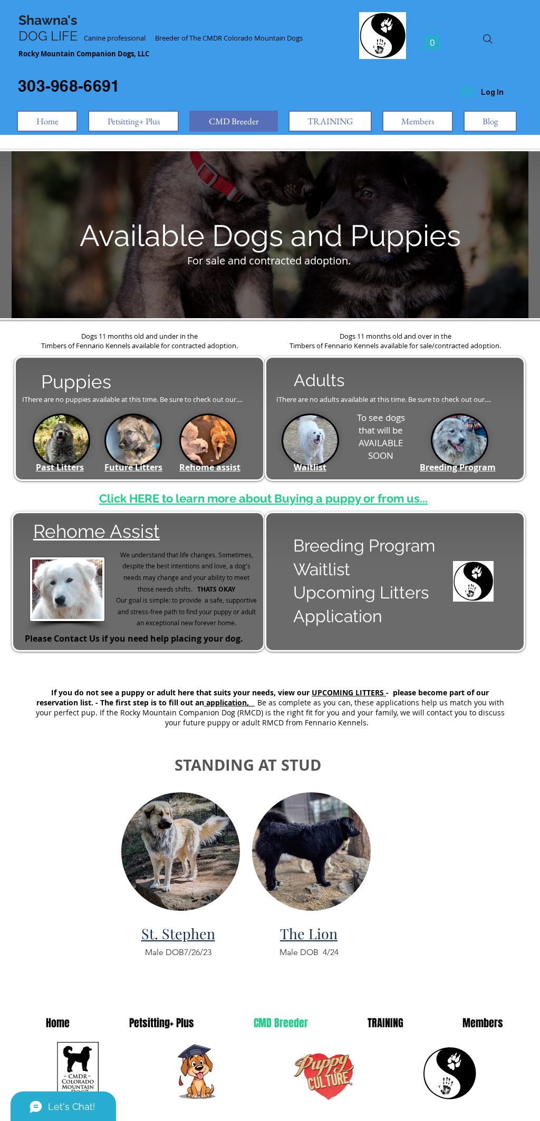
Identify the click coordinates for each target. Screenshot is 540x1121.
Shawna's (47, 20)
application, (229, 702)
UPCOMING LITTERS (349, 692)
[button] (432, 39)
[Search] (488, 39)
